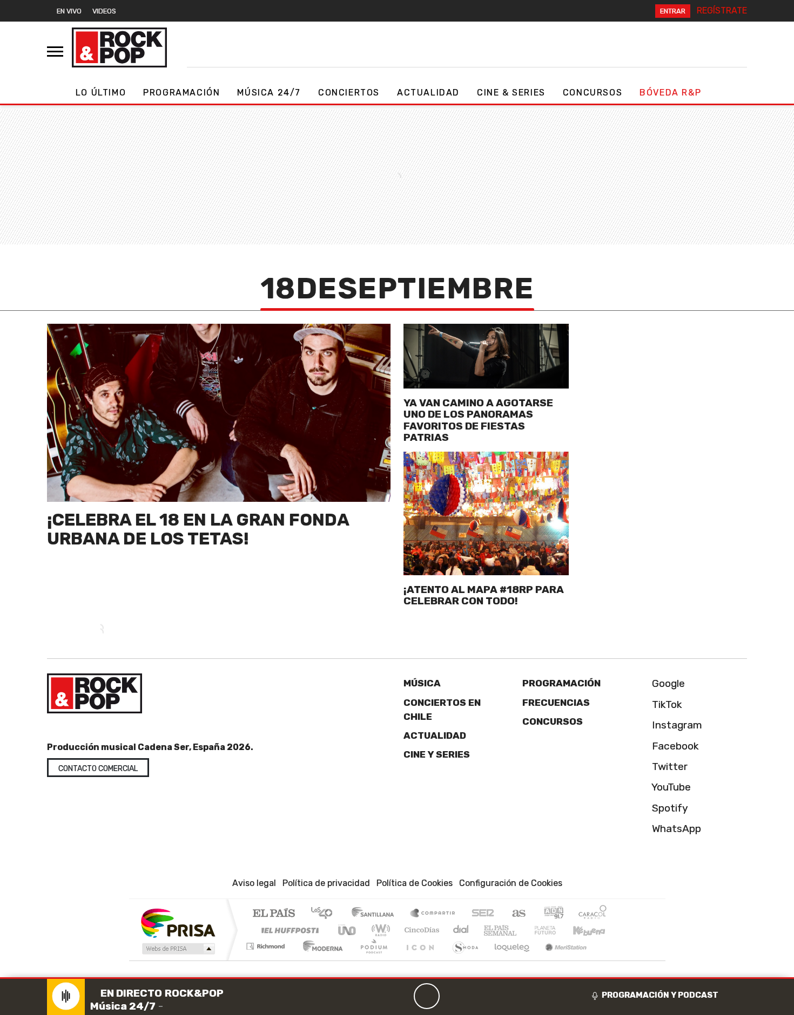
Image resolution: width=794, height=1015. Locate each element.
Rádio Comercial (608, 959)
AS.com (517, 914)
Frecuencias (556, 702)
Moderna (320, 959)
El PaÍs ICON (418, 959)
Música (422, 683)
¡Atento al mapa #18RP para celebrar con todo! (483, 595)
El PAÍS (273, 914)
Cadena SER (483, 914)
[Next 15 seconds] (453, 996)
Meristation (560, 959)
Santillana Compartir (433, 914)
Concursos (592, 92)
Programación (181, 92)
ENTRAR (672, 11)
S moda (462, 959)
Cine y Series (436, 754)
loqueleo (508, 959)
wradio (379, 930)
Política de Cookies (414, 883)
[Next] (479, 996)
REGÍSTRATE (722, 10)
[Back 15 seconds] (401, 996)
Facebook (674, 746)
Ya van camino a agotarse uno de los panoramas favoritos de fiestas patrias (478, 420)
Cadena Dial (555, 930)
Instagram (675, 725)
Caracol (592, 914)
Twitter (668, 766)
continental (461, 930)
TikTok (665, 704)
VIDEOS (104, 11)
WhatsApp (675, 828)
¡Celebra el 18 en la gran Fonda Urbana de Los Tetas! (198, 529)
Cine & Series (511, 92)
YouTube (670, 787)
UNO (348, 930)
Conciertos (349, 92)
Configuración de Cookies (510, 883)
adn (552, 914)
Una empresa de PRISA (178, 922)
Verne (522, 930)
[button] (397, 978)
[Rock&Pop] (119, 47)
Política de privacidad (326, 883)
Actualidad (428, 92)
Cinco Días (420, 930)
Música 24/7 (269, 92)
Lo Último (101, 92)
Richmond (266, 959)
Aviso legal (254, 883)
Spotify (668, 808)
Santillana (376, 914)
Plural (371, 959)
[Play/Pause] (427, 996)
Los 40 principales (325, 914)
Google (667, 683)
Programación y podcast (660, 995)
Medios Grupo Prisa (177, 948)
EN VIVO (69, 11)
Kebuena (594, 930)
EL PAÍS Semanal (490, 930)
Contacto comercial (98, 768)
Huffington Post (288, 930)
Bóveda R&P (670, 92)
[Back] (375, 996)
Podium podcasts (266, 943)
